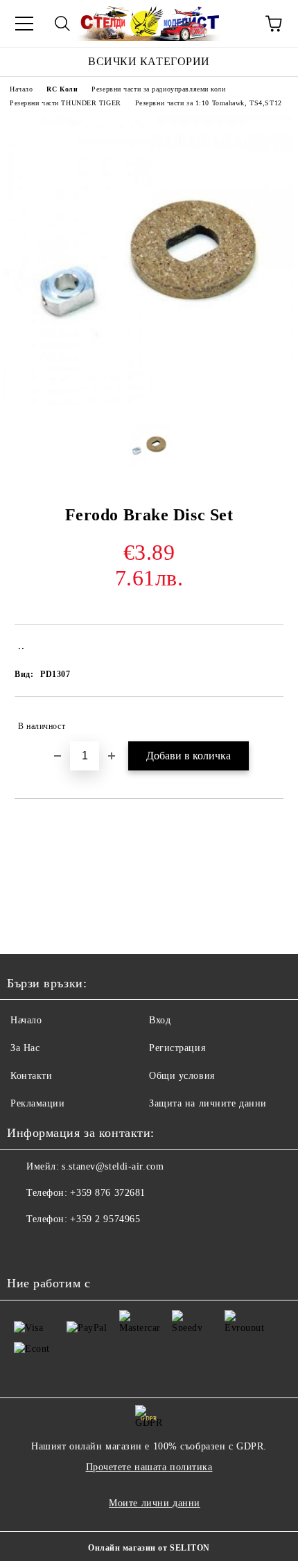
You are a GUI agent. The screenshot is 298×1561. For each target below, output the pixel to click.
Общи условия (182, 1075)
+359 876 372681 (107, 1193)
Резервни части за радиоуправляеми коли (158, 89)
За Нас (25, 1048)
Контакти (31, 1075)
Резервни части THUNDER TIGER (65, 103)
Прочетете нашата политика (149, 1467)
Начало (21, 89)
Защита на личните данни (208, 1103)
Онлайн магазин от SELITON (149, 1548)
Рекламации (37, 1103)
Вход (159, 1020)
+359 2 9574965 (105, 1219)
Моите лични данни (154, 1503)
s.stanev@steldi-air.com (113, 1166)
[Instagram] (55, 1247)
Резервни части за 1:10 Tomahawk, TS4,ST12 (208, 103)
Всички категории (149, 61)
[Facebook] (25, 1247)
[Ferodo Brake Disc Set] (149, 402)
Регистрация (177, 1048)
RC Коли (62, 89)
